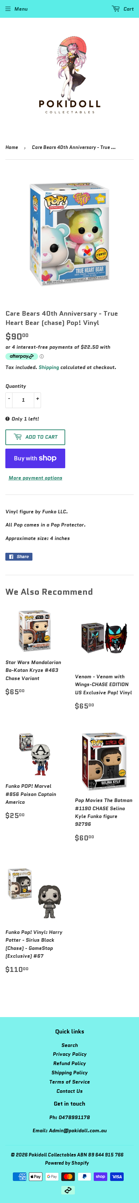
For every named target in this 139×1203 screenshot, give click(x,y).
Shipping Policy (69, 1072)
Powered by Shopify (67, 1163)
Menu (20, 8)
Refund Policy (69, 1063)
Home (11, 147)
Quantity (15, 386)
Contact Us (69, 1091)
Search (69, 1045)
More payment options (35, 477)
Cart (128, 8)
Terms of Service (69, 1081)
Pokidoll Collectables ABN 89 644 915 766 (76, 1154)
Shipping (48, 367)
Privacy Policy (70, 1054)
